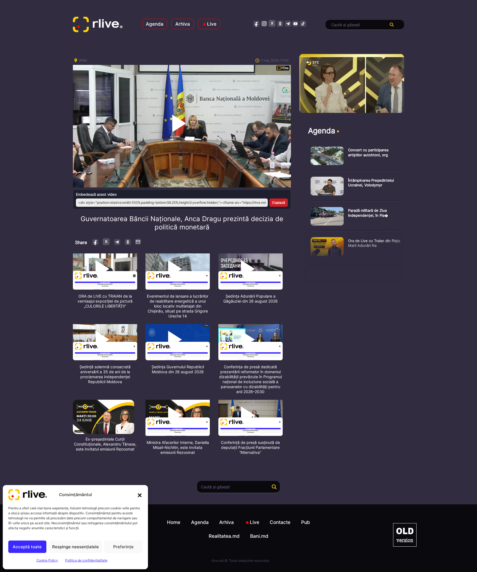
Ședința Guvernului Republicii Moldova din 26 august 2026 (178, 369)
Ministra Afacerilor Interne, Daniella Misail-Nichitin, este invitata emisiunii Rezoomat (178, 447)
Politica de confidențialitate (86, 560)
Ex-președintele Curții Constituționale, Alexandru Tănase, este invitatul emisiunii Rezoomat (105, 444)
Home (173, 522)
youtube (295, 23)
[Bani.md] (405, 535)
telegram (287, 23)
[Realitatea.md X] (272, 23)
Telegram (116, 241)
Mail (138, 241)
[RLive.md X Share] (106, 241)
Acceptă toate (27, 546)
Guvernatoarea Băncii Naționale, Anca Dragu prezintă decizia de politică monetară (182, 223)
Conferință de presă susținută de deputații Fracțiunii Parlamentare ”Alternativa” (250, 447)
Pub (305, 522)
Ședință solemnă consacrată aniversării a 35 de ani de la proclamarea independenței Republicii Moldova (105, 374)
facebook (256, 23)
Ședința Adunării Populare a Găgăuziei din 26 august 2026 (250, 298)
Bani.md (259, 536)
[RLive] (98, 25)
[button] (139, 494)
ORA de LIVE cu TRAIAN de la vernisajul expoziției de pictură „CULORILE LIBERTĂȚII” (105, 301)
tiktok (303, 23)
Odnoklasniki (127, 241)
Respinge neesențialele (75, 546)
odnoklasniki (280, 23)
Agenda (154, 24)
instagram (264, 23)
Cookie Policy (47, 560)
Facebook (95, 241)
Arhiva (182, 24)
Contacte (280, 522)
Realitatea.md (224, 536)
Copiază (278, 202)
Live (211, 24)
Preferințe (123, 546)
